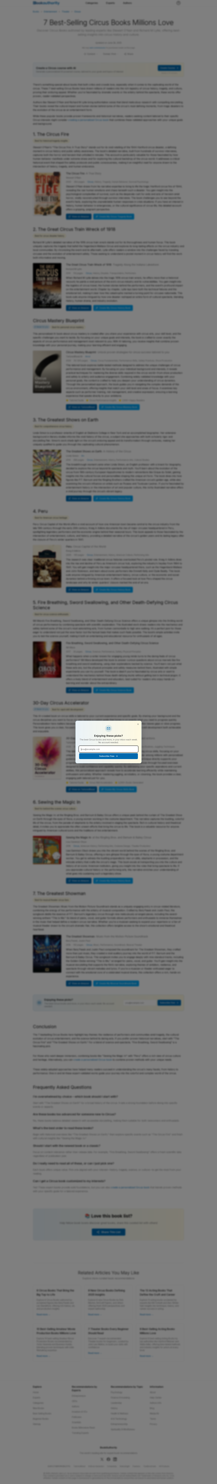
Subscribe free (106, 756)
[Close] (138, 724)
